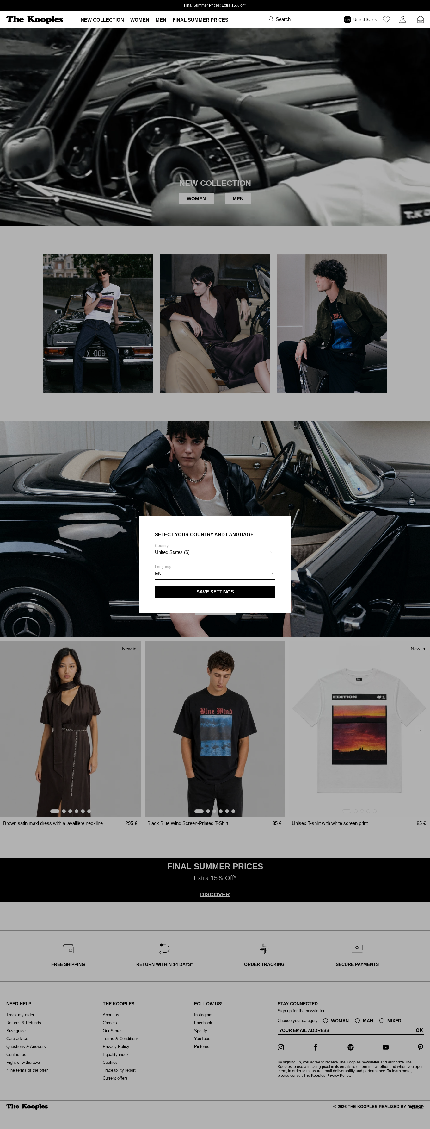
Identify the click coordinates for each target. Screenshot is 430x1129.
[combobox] (215, 553)
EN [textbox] (158, 573)
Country (172, 549)
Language (164, 570)
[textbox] (215, 552)
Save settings (215, 591)
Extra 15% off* (234, 5)
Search (283, 19)
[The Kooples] (35, 20)
